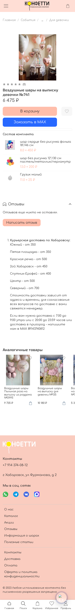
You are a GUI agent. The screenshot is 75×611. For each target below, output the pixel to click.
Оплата (10, 565)
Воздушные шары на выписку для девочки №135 (50, 391)
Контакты (12, 552)
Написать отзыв (21, 222)
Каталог (11, 516)
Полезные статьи (18, 542)
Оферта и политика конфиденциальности (22, 574)
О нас (9, 509)
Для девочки (59, 20)
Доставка (12, 559)
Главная (9, 20)
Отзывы (10, 529)
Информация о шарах (21, 535)
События (28, 20)
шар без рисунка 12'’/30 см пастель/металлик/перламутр (45, 160)
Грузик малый (31, 174)
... (42, 20)
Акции (9, 522)
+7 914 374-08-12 (15, 465)
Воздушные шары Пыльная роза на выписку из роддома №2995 (18, 393)
